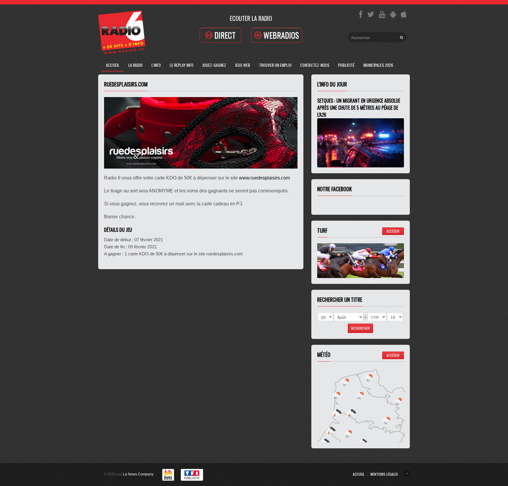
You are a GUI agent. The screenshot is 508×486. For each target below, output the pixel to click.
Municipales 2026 (378, 65)
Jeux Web (242, 65)
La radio (135, 65)
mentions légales (384, 474)
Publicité (346, 65)
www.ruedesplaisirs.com (264, 177)
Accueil (112, 65)
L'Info (156, 65)
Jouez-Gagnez (214, 65)
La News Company (138, 474)
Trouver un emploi (275, 65)
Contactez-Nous (314, 65)
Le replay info (181, 65)
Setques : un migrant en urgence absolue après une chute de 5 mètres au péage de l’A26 (358, 107)
